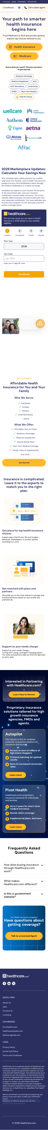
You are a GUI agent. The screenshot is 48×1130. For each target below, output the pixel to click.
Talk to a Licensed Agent (24, 936)
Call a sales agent (36, 7)
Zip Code (8, 253)
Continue (24, 274)
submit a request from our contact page (23, 1099)
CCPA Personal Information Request (21, 1102)
